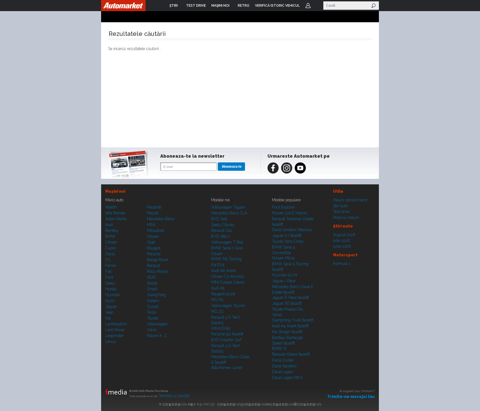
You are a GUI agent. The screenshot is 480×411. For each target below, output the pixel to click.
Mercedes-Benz (160, 219)
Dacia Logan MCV (287, 377)
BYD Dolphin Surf (226, 340)
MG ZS (217, 311)
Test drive (341, 211)
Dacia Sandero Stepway (292, 229)
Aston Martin (116, 219)
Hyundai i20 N (284, 275)
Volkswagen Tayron (228, 305)
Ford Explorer (283, 207)
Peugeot (154, 248)
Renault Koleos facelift (291, 354)
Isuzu (110, 300)
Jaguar (111, 306)
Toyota (152, 318)
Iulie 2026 (341, 240)
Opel (151, 242)
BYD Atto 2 (220, 236)
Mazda (153, 213)
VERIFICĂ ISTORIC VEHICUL (277, 6)
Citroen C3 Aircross (227, 276)
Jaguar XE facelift (287, 303)
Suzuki (153, 306)
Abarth (111, 207)
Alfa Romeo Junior (226, 367)
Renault (153, 265)
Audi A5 (217, 288)
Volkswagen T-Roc (227, 242)
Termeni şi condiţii (174, 395)
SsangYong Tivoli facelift (292, 320)
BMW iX (279, 348)
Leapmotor (114, 335)
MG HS (217, 300)
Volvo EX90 (221, 328)
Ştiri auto (340, 206)
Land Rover (115, 330)
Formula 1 (341, 263)
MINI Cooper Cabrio (227, 282)
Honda (110, 289)
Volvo (151, 330)
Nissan (153, 236)
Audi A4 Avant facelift (290, 326)
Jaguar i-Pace (283, 281)
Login (308, 5)
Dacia (110, 254)
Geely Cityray (222, 224)
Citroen (111, 242)
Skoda (152, 283)
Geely (110, 283)
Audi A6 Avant (223, 270)
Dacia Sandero (284, 366)
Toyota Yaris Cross (287, 241)
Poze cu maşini (346, 217)
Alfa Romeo (115, 213)
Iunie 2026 (342, 246)
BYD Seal (219, 219)
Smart (152, 289)
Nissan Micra (283, 258)
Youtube (300, 168)
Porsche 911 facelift (227, 334)
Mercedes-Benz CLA (229, 213)
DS (107, 260)
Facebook (273, 168)
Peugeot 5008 (223, 294)
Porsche (154, 254)
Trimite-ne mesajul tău (351, 396)
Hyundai (112, 295)
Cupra (110, 248)
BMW (110, 236)
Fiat (108, 271)
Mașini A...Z (157, 335)
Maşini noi (115, 191)
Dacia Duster (283, 360)
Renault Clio (221, 230)
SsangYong (156, 295)
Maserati (154, 207)
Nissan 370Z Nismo (289, 213)
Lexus (110, 341)
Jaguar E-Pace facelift (290, 297)
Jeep (109, 312)
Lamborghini (116, 324)
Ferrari (110, 265)
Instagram (286, 168)
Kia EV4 (217, 265)
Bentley (112, 230)
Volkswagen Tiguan (228, 207)
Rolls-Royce (157, 271)
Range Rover (158, 260)
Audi (109, 224)
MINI (151, 224)
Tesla (151, 312)
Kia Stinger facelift (287, 332)
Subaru (153, 300)
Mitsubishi (155, 230)
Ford (109, 277)
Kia (108, 318)
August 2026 (344, 234)
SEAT (151, 277)
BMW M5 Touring (226, 259)
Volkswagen (157, 324)
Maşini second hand (350, 200)
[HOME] (123, 5)
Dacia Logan (282, 372)
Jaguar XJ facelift (286, 235)
